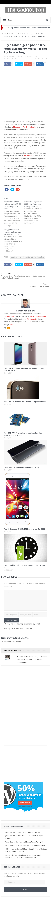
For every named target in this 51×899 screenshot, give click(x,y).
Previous (7, 273)
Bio (29, 322)
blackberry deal (16, 257)
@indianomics (32, 319)
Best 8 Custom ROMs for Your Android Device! (28, 845)
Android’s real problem (40, 286)
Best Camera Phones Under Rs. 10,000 (25, 832)
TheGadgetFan (9, 316)
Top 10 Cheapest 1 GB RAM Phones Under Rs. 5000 (24, 529)
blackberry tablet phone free (34, 257)
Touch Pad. (28, 156)
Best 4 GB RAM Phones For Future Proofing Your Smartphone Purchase (23, 434)
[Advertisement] (25, 93)
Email (45, 58)
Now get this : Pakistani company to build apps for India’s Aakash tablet (23, 277)
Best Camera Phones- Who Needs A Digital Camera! (25, 402)
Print (38, 58)
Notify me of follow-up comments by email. (22, 624)
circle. (12, 324)
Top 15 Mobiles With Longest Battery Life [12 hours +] (25, 566)
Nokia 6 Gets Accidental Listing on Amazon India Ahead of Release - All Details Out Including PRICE (32, 659)
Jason (7, 832)
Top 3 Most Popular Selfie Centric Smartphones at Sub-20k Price (26, 28)
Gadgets (8, 58)
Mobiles (14, 58)
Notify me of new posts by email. (18, 628)
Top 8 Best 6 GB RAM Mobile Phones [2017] (21, 467)
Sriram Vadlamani (17, 56)
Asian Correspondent (38, 316)
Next (45, 284)
